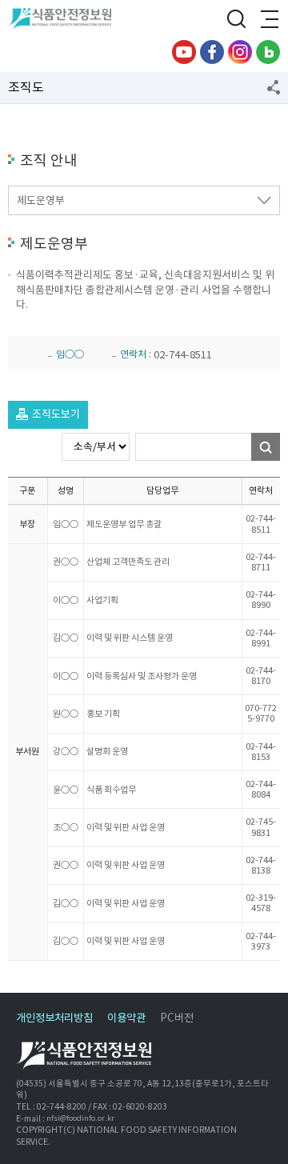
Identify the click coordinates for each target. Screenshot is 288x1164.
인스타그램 (240, 52)
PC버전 (177, 1018)
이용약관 (126, 1018)
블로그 (268, 52)
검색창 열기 (236, 20)
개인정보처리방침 (54, 1018)
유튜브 (184, 52)
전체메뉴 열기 (268, 20)
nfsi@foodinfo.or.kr (80, 1118)
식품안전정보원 (65, 20)
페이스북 (212, 52)
